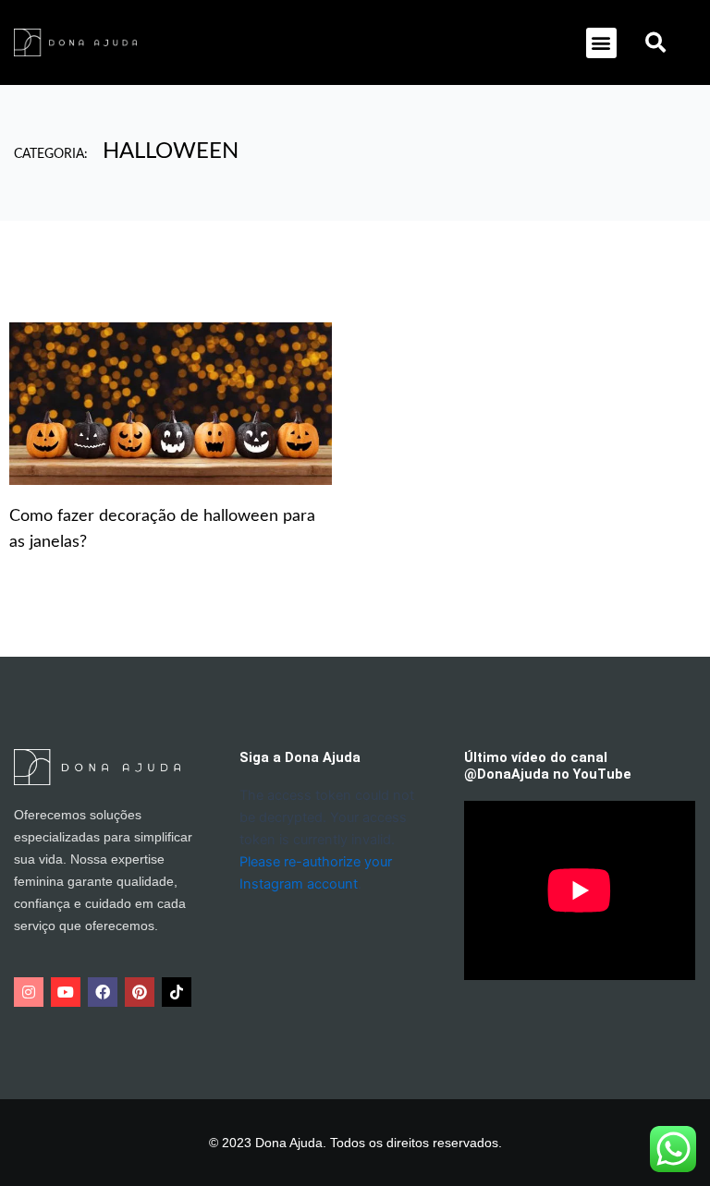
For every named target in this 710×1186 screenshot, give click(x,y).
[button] (601, 43)
